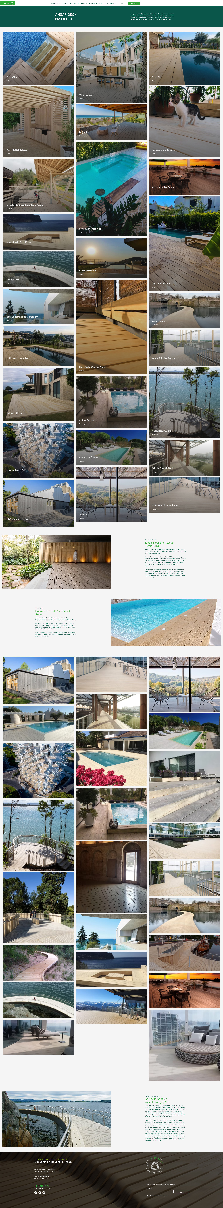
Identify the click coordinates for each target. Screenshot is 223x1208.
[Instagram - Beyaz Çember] (35, 1192)
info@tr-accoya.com (41, 1178)
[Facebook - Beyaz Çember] (39, 1192)
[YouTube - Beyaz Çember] (43, 1192)
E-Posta (149, 1188)
